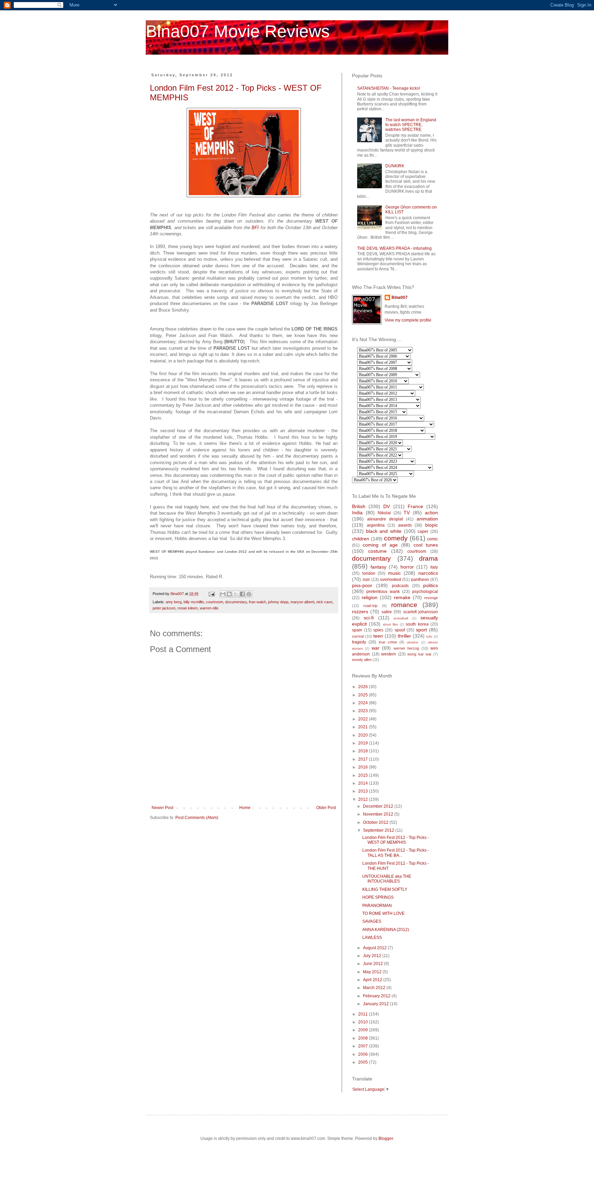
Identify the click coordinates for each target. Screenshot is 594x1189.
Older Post (326, 807)
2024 (363, 702)
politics (430, 585)
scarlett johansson (420, 611)
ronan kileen (187, 608)
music (394, 573)
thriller (404, 636)
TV (407, 512)
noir (366, 579)
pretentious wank (383, 591)
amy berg (174, 602)
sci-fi (369, 617)
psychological (425, 591)
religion (369, 597)
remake (402, 597)
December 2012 (378, 806)
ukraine (412, 642)
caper (423, 531)
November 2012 (378, 814)
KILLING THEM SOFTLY (384, 889)
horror (407, 567)
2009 (363, 1030)
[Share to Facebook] (242, 594)
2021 (363, 727)
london (368, 573)
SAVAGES (371, 921)
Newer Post (162, 807)
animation (427, 518)
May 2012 (373, 971)
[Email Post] (211, 594)
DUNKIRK (394, 166)
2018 (363, 751)
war (376, 648)
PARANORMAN (377, 905)
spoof (400, 630)
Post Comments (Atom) (196, 817)
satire (387, 611)
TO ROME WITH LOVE (383, 913)
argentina (376, 525)
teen (378, 636)
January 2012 (376, 1003)
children (360, 538)
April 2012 (373, 979)
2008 (363, 1038)
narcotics (428, 573)
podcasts (400, 585)
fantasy (378, 567)
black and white (384, 531)
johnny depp (278, 602)
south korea (417, 624)
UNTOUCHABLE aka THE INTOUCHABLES (386, 879)
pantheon (420, 579)
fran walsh (257, 602)
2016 (363, 767)
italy (434, 567)
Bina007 (400, 297)
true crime (388, 642)
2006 (363, 1054)
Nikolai (384, 513)
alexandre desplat (385, 519)
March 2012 (374, 987)
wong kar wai (419, 654)
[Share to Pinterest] (248, 594)
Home (245, 807)
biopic (431, 525)
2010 (363, 1022)
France (415, 506)
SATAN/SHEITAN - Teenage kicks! (388, 88)
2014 (363, 783)
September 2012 (379, 830)
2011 (363, 1014)
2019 (363, 743)
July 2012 (372, 955)
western (388, 654)
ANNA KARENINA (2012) (385, 929)
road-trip (370, 606)
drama (428, 558)
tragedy (359, 642)
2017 (363, 759)
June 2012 (373, 963)
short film (390, 624)
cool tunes (426, 545)
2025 (363, 695)
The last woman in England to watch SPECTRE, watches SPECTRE (410, 124)
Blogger (385, 1138)
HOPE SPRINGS (378, 897)
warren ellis (209, 608)
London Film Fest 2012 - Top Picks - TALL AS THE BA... (395, 852)
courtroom (214, 602)
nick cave (324, 602)
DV (386, 506)
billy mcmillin (194, 602)
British (358, 506)
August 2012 (375, 947)
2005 (363, 1062)
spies (378, 630)
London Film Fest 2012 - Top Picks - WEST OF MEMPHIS (395, 840)
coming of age (380, 545)
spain (357, 630)
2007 (363, 1046)
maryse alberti (302, 602)
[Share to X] (235, 594)
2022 (363, 719)
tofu (429, 636)
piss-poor (362, 585)
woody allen (362, 660)
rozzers (360, 611)
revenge (431, 598)
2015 (363, 775)
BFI (255, 227)
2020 (363, 735)
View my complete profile (408, 320)
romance (404, 604)
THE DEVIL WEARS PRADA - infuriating (394, 248)
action (431, 512)
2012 (363, 799)
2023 (363, 710)
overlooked (390, 579)
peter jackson (164, 608)
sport (421, 629)
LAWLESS (372, 937)
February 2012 (377, 996)
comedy (396, 538)
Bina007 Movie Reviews (238, 31)
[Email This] (222, 594)
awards (405, 525)
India (357, 512)
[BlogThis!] (229, 594)
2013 (363, 791)
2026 (363, 686)
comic (432, 539)
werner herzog (406, 648)
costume (377, 551)
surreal (358, 636)
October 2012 (376, 822)
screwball (401, 618)
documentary (236, 602)
